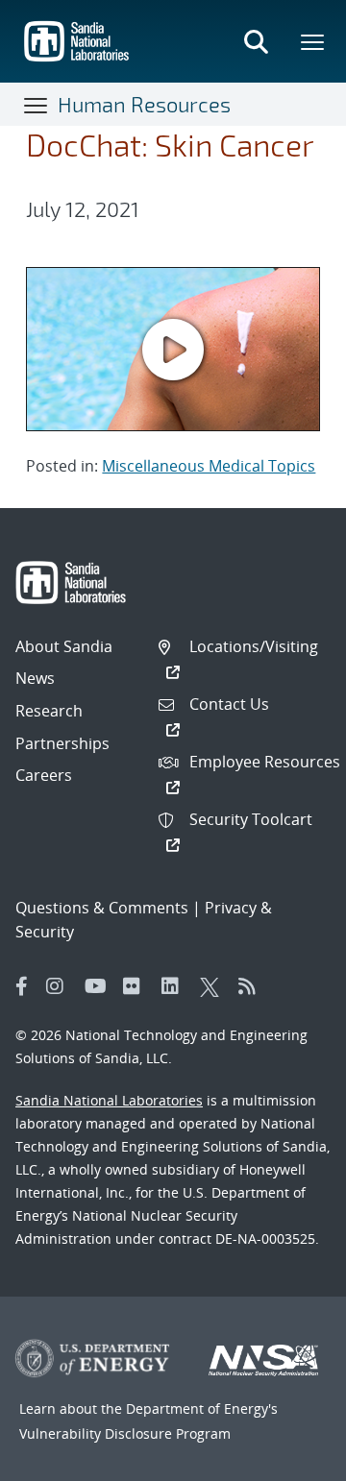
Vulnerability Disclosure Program (125, 1433)
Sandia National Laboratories (109, 1100)
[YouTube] (99, 986)
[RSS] (252, 986)
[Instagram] (60, 986)
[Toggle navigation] (36, 105)
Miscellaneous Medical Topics (208, 465)
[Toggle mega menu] (313, 41)
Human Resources (144, 103)
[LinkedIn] (175, 986)
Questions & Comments (101, 907)
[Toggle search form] (256, 41)
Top (289, 1458)
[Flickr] (137, 986)
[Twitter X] (214, 986)
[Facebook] (22, 986)
